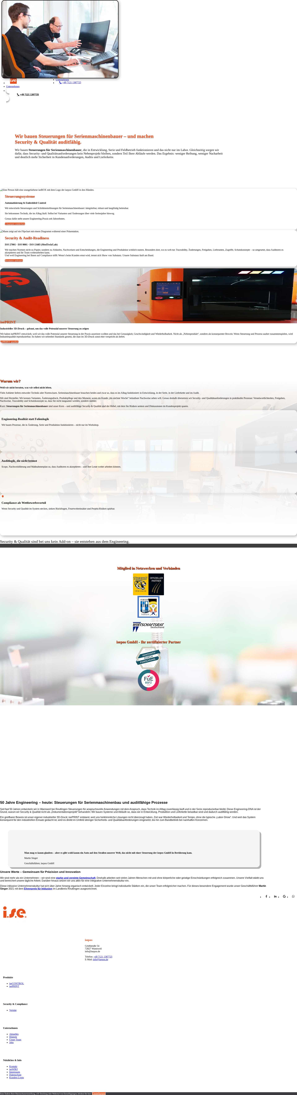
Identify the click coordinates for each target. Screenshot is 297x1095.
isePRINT (14, 986)
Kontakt (13, 1066)
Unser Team (15, 1039)
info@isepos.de (100, 959)
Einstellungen (98, 1093)
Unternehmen (12, 86)
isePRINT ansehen (9, 342)
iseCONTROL (16, 983)
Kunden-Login (16, 1077)
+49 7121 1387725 (103, 956)
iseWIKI (13, 1069)
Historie (13, 1037)
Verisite (13, 1010)
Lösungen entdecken (15, 224)
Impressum (14, 1072)
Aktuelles (14, 1034)
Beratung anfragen (14, 260)
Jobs (11, 1042)
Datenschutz (15, 1074)
